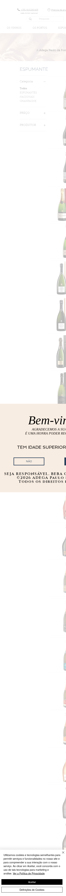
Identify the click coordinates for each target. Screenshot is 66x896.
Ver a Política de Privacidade (29, 873)
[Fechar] (61, 854)
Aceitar (32, 882)
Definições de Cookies (32, 889)
